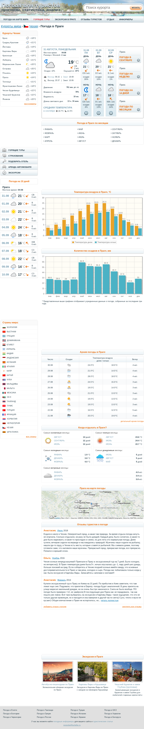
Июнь (109, 444)
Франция (11, 414)
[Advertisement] (92, 37)
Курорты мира (11, 26)
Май (108, 462)
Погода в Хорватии (112, 714)
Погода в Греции (44, 714)
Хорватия (12, 419)
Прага (5, 77)
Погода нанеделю (126, 75)
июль (81, 137)
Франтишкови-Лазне (12, 86)
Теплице (7, 82)
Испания (11, 362)
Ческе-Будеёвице (11, 90)
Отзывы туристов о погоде (92, 524)
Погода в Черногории (12, 717)
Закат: (65, 77)
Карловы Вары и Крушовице (92, 684)
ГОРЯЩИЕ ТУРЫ (41, 19)
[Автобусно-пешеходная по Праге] (57, 681)
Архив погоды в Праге (92, 352)
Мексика (11, 393)
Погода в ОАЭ (110, 710)
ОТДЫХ (110, 19)
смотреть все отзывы (131, 606)
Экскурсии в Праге (92, 656)
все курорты (30, 104)
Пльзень (7, 73)
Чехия (33, 26)
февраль (49, 133)
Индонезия (13, 358)
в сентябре (49, 111)
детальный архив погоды (132, 421)
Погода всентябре (125, 58)
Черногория (13, 423)
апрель (48, 141)
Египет (10, 345)
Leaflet (57, 518)
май (80, 129)
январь (49, 129)
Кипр (9, 371)
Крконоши (7, 55)
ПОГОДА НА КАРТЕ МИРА (15, 19)
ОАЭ (9, 397)
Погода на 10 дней (19, 181)
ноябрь (116, 137)
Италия (10, 366)
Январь (58, 455)
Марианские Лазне (12, 64)
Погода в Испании (78, 714)
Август (58, 437)
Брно (5, 38)
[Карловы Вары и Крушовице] (92, 681)
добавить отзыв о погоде (55, 606)
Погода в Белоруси (112, 717)
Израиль (10, 349)
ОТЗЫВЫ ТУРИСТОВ (91, 19)
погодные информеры (63, 721)
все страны (31, 436)
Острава (7, 69)
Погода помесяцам (126, 108)
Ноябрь (55, 558)
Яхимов (6, 99)
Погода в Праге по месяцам (92, 123)
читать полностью (109, 600)
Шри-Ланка (12, 432)
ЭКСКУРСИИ (14, 173)
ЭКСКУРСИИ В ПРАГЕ (65, 19)
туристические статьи (103, 721)
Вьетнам (11, 332)
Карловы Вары (10, 51)
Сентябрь (59, 440)
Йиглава (7, 47)
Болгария (12, 327)
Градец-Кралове (11, 42)
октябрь (116, 133)
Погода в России (44, 717)
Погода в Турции (78, 710)
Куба (9, 380)
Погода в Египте (10, 710)
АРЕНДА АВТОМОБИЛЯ (19, 167)
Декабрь (58, 458)
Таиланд (11, 401)
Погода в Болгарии (11, 714)
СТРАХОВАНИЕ (15, 156)
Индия (10, 353)
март (47, 137)
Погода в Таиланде (45, 710)
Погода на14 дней (126, 91)
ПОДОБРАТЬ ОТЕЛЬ (18, 161)
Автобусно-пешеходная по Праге (58, 684)
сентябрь (117, 129)
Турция (10, 410)
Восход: (51, 77)
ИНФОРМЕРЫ (126, 19)
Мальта (11, 388)
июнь (81, 133)
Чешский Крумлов (11, 95)
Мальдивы (12, 384)
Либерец (7, 60)
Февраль (58, 462)
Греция (10, 336)
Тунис (10, 406)
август (82, 141)
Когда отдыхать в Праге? (92, 427)
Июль (57, 444)
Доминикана (13, 340)
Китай (10, 375)
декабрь (116, 141)
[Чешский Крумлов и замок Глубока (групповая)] (127, 681)
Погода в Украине (78, 717)
